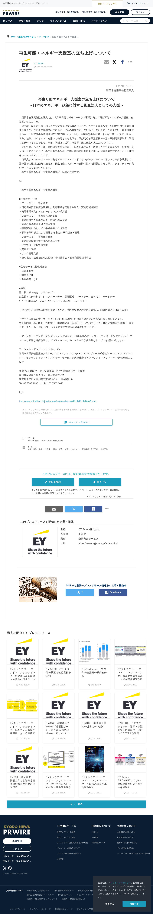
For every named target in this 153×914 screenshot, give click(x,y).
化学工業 (104, 449)
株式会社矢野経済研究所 (72, 899)
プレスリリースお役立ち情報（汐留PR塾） (73, 843)
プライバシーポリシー (120, 883)
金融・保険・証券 (35, 449)
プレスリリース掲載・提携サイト (69, 853)
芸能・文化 (79, 20)
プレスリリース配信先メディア (68, 848)
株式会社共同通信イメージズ (39, 895)
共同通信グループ (98, 843)
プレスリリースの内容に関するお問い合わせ (133, 853)
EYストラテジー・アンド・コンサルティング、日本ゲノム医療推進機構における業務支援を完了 (22, 730)
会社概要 (95, 837)
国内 (107, 4)
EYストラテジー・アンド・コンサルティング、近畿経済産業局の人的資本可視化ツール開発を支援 (22, 676)
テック (40, 20)
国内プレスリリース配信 (66, 832)
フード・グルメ (99, 20)
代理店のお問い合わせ (125, 837)
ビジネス (7, 20)
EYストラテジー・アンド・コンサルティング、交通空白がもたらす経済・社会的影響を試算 (58, 784)
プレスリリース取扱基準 (87, 909)
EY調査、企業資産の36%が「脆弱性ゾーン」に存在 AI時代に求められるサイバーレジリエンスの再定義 (58, 730)
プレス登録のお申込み (125, 848)
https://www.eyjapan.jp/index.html (98, 543)
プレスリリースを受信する (94, 12)
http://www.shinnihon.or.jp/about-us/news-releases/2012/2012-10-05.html (57, 401)
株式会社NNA (64, 895)
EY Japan (44, 36)
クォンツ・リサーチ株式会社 (88, 895)
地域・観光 (24, 20)
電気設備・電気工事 (90, 449)
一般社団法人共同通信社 (37, 891)
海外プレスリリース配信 (66, 837)
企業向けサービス (27, 36)
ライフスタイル (58, 20)
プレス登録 (54, 482)
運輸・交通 (58, 449)
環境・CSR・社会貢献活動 (52, 440)
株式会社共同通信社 (62, 891)
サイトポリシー (16, 909)
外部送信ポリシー (62, 909)
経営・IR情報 (33, 440)
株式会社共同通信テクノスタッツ (41, 899)
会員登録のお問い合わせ (126, 832)
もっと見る (76, 804)
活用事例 (60, 859)
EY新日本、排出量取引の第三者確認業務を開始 (58, 672)
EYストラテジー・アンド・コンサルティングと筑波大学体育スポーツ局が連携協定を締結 (130, 676)
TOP (13, 36)
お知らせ (95, 832)
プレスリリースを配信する (67, 12)
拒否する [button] (109, 904)
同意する (134, 903)
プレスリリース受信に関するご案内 (104, 496)
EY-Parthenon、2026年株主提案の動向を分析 (94, 672)
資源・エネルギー (72, 449)
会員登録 (119, 12)
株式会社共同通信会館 (87, 891)
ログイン (140, 12)
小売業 (48, 449)
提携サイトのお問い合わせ (127, 843)
